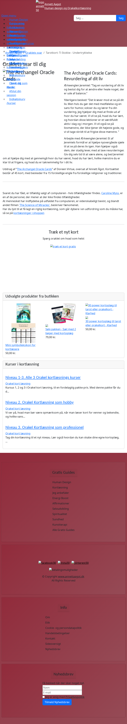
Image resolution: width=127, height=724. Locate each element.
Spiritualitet (59, 514)
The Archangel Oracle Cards (34, 169)
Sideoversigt (53, 644)
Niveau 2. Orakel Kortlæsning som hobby (39, 402)
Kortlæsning (60, 487)
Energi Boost (60, 498)
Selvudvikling (60, 509)
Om (47, 617)
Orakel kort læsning (17, 383)
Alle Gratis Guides (63, 530)
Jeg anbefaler (60, 493)
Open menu (8, 15)
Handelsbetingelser (57, 633)
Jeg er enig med (65, 697)
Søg (121, 18)
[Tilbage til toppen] (122, 719)
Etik (47, 622)
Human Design (61, 482)
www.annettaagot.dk (71, 576)
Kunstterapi (59, 524)
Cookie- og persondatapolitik (63, 628)
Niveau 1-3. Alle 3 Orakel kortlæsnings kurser (43, 378)
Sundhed (58, 519)
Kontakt (50, 638)
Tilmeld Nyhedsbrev (57, 702)
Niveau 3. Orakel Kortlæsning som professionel (44, 427)
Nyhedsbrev (52, 649)
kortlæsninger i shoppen (28, 213)
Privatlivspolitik (75, 697)
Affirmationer (60, 503)
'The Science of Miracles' (34, 205)
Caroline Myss (110, 193)
